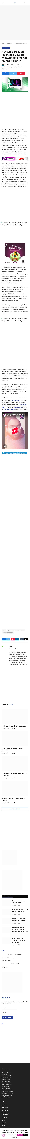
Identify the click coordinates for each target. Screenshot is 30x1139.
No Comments (20, 67)
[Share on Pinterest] (21, 73)
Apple (4, 630)
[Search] (27, 3)
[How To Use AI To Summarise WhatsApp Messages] (6, 940)
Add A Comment (15, 809)
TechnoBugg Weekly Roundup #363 (14, 726)
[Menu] (3, 3)
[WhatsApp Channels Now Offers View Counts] (6, 912)
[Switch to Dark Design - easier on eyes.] (25, 2)
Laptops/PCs (5, 48)
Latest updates (7, 896)
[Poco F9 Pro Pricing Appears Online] (6, 903)
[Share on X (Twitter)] (13, 73)
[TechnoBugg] (15, 2)
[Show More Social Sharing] (26, 73)
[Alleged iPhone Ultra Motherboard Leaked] (15, 788)
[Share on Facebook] (5, 73)
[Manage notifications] (3, 1135)
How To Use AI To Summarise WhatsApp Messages (19, 940)
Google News (17, 407)
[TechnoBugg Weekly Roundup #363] (15, 716)
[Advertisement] (15, 23)
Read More (15, 1137)
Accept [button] (20, 1134)
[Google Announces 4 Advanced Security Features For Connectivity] (6, 930)
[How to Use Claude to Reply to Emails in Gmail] (6, 921)
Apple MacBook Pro (7, 632)
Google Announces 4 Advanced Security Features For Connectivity (20, 929)
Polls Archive (5, 967)
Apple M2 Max (11, 630)
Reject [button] (26, 1134)
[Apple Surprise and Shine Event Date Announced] (15, 763)
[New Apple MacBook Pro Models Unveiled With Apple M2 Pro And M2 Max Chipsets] (15, 91)
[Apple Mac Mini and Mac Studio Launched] (15, 738)
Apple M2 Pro (20, 630)
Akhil (8, 64)
